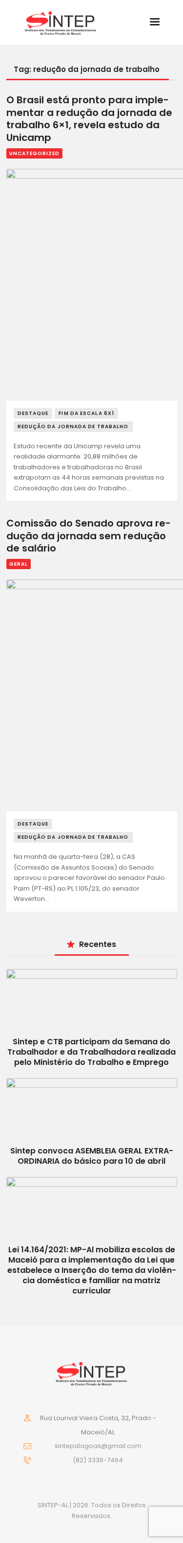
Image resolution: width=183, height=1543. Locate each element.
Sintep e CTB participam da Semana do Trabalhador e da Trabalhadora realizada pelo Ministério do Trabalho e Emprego (91, 1052)
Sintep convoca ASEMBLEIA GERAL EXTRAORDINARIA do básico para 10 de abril (91, 1156)
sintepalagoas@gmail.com (98, 1446)
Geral (18, 564)
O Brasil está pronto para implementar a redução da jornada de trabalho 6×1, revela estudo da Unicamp (89, 119)
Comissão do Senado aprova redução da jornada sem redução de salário (88, 536)
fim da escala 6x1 (86, 413)
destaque (33, 413)
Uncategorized (34, 153)
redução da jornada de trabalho (73, 426)
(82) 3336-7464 (98, 1460)
